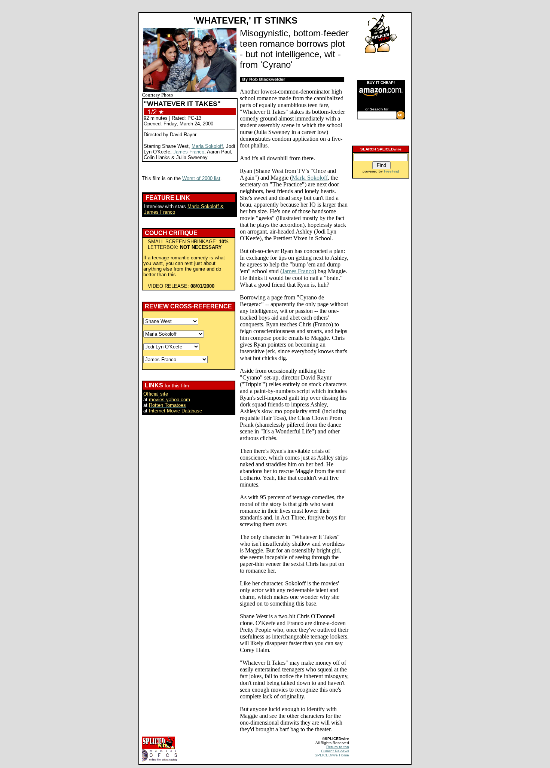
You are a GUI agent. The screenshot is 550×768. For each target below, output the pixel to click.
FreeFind (391, 171)
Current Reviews (335, 751)
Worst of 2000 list (201, 178)
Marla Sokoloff (207, 146)
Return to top (337, 747)
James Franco (188, 152)
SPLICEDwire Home (332, 755)
